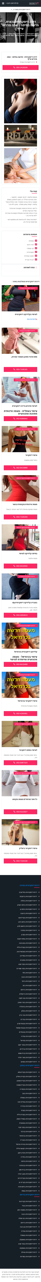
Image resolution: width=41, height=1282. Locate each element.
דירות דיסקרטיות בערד (29, 1206)
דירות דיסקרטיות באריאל (28, 1040)
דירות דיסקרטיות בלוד (29, 973)
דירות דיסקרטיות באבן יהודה (27, 1174)
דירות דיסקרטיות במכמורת (28, 1123)
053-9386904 (21, 419)
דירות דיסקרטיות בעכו (29, 1093)
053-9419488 (21, 664)
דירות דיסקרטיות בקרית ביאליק (26, 1076)
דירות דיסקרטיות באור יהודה (27, 1057)
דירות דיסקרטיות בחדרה (29, 1157)
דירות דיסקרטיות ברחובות (28, 896)
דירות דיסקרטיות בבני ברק (28, 1015)
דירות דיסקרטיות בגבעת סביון (27, 1023)
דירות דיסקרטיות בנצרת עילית (27, 947)
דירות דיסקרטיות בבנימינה (28, 1165)
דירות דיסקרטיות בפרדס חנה (27, 1102)
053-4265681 (21, 713)
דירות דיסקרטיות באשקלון (28, 1239)
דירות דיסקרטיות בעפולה (28, 1097)
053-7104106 (21, 861)
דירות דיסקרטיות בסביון (29, 935)
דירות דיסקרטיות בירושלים (28, 994)
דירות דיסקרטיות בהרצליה (28, 1006)
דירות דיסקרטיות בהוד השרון (27, 1002)
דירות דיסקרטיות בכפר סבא (28, 964)
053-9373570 (31, 319)
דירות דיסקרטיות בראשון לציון (27, 926)
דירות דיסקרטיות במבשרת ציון (27, 951)
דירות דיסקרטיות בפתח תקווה (27, 939)
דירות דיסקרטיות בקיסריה (28, 1089)
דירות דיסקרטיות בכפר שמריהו (27, 968)
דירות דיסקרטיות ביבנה (29, 977)
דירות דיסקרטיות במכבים (28, 960)
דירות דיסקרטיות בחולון (29, 1011)
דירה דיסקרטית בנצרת (27, 62)
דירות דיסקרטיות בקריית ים (28, 1182)
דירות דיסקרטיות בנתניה (29, 930)
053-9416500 (21, 566)
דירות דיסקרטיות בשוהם (29, 1062)
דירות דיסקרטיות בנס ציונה (28, 943)
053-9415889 (21, 468)
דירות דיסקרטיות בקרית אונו (27, 918)
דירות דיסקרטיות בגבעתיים (28, 1032)
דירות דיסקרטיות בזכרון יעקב (27, 1153)
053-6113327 (21, 812)
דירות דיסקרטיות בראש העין (27, 922)
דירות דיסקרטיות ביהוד (29, 981)
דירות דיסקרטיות (33, 34)
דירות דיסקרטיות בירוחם (29, 990)
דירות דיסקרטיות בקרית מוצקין (27, 1081)
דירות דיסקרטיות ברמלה (29, 901)
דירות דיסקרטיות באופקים (28, 1248)
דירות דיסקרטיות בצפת (29, 1191)
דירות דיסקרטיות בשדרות (28, 1256)
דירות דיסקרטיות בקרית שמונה (27, 1085)
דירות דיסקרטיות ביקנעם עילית (26, 1148)
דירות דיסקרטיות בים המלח (28, 1218)
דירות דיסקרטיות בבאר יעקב (27, 1045)
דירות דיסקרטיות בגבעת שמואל (26, 1028)
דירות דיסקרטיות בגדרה (29, 1036)
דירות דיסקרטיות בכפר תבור (27, 1127)
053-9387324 (21, 763)
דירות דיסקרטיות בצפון (17, 34)
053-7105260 (21, 517)
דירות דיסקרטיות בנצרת (29, 1110)
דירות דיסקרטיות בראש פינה (27, 1187)
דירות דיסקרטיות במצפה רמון (27, 1210)
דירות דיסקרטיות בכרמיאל (28, 1136)
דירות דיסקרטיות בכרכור (29, 1131)
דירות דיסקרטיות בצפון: (29, 1065)
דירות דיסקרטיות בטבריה (28, 1140)
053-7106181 (21, 369)
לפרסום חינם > (11, 3)
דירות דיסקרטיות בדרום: (29, 1194)
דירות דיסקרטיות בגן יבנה (28, 1227)
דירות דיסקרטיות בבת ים (29, 1019)
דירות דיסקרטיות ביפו (30, 985)
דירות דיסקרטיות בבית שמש (27, 1053)
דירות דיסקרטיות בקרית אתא (27, 1072)
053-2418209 (21, 67)
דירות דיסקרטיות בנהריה (28, 1106)
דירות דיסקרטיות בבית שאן (28, 1170)
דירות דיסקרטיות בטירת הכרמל (26, 1144)
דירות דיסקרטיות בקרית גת (28, 1201)
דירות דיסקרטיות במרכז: (29, 885)
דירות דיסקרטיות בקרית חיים (27, 1178)
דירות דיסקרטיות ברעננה (28, 913)
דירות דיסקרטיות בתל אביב (28, 892)
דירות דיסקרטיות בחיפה (29, 1161)
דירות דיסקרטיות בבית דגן (28, 1049)
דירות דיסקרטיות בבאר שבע (27, 1244)
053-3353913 (21, 615)
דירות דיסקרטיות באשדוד (28, 1235)
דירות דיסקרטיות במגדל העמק (27, 1119)
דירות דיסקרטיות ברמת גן (28, 909)
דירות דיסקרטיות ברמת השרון (27, 905)
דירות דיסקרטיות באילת (29, 1252)
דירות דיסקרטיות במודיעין (28, 956)
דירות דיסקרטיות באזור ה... (21, 9)
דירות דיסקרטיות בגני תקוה (28, 998)
